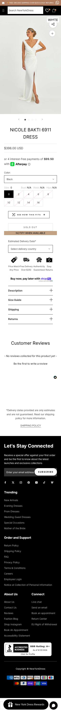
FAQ (6, 556)
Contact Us (10, 607)
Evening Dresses (13, 505)
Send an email (39, 607)
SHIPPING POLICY (30, 425)
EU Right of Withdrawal (44, 624)
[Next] (42, 119)
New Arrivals (11, 500)
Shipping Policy (12, 551)
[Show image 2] (28, 119)
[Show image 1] (25, 119)
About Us (9, 601)
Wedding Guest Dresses (17, 517)
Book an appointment (43, 613)
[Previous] (18, 119)
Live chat (37, 601)
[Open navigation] (4, 10)
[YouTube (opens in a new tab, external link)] (36, 482)
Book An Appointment (16, 629)
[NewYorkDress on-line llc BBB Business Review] (28, 644)
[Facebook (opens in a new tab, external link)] (5, 482)
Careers (8, 573)
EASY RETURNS (47, 3)
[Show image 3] (32, 119)
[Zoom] (52, 33)
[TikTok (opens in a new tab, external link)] (44, 482)
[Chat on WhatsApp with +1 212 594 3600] (57, 2)
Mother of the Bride (14, 528)
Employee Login (13, 579)
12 (18, 202)
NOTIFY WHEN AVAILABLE (30, 233)
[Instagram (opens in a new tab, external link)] (21, 482)
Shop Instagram (13, 624)
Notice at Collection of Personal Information (28, 584)
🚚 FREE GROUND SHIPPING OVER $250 (23, 3)
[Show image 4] (36, 119)
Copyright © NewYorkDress (30, 668)
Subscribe (45, 472)
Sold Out (30, 227)
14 (28, 202)
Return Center (39, 618)
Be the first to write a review (30, 363)
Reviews (8, 613)
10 (8, 202)
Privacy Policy (12, 562)
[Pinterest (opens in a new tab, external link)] (28, 482)
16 (38, 202)
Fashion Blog (11, 618)
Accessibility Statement (17, 635)
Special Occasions (14, 522)
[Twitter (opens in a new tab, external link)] (13, 482)
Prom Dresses (11, 511)
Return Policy (11, 545)
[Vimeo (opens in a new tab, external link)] (52, 482)
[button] (30, 363)
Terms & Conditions (14, 567)
